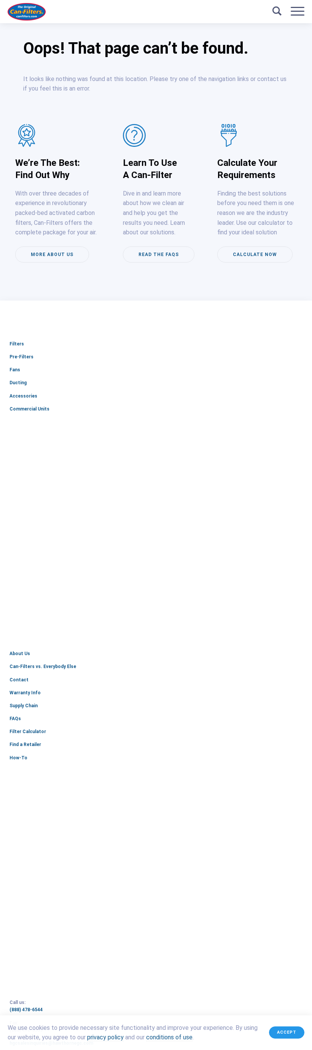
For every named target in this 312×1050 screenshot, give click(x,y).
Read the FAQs (158, 254)
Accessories (23, 396)
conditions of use (169, 1037)
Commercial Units (29, 409)
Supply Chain (24, 705)
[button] (297, 11)
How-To (18, 757)
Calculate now (255, 254)
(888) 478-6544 (39, 1010)
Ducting (18, 382)
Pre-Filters (21, 357)
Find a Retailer (25, 744)
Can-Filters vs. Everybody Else (43, 666)
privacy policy (105, 1037)
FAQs (15, 718)
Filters (17, 344)
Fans (15, 369)
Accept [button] (286, 1032)
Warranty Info (25, 692)
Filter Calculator (28, 731)
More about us (52, 254)
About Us (20, 653)
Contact (19, 679)
